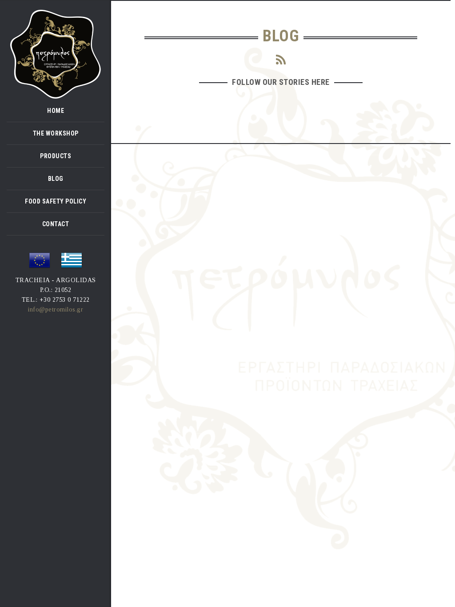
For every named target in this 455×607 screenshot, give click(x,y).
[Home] (55, 53)
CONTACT (55, 224)
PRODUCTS (55, 156)
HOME (55, 110)
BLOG (56, 178)
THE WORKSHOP (56, 133)
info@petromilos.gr (55, 309)
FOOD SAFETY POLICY (55, 201)
